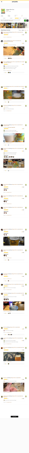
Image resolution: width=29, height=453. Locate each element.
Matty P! (4, 61)
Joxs (4, 284)
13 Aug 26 (4, 392)
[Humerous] (11, 334)
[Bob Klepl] (8, 280)
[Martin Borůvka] (8, 259)
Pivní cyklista (5, 347)
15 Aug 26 (4, 168)
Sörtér (23, 293)
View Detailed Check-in (9, 56)
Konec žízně (22, 284)
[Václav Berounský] (8, 144)
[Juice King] (10, 72)
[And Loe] (8, 170)
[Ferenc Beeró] (8, 313)
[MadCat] (10, 58)
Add (27, 21)
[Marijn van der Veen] (11, 58)
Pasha (4, 86)
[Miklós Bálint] (10, 313)
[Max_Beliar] (8, 101)
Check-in (25, 21)
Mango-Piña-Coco (15, 32)
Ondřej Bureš (5, 105)
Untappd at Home (6, 125)
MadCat (7, 10)
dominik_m (5, 377)
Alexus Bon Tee (5, 148)
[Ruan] (8, 334)
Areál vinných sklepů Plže (11, 127)
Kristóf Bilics (5, 293)
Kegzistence (5, 396)
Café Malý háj (22, 86)
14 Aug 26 (4, 289)
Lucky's (4, 185)
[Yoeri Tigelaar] (8, 58)
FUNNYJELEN (5, 124)
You (27, 30)
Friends (25, 30)
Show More (11, 20)
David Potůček (5, 184)
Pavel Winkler (5, 273)
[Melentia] (10, 334)
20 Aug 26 (4, 70)
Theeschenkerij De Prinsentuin (8, 41)
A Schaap (4, 40)
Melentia (4, 327)
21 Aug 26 (4, 56)
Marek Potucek (5, 32)
